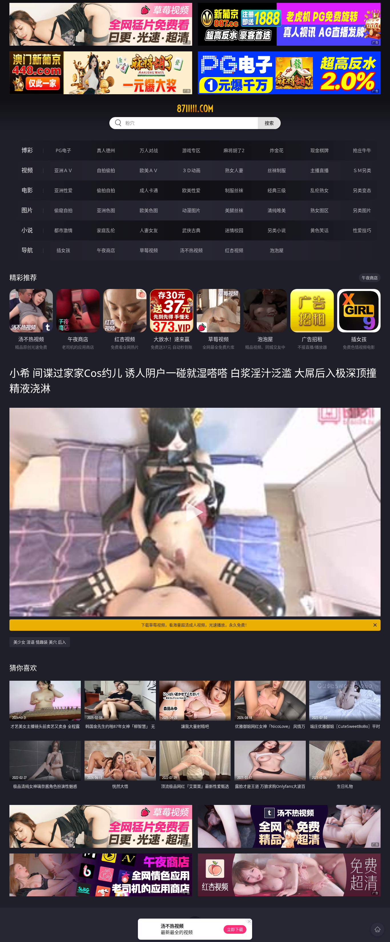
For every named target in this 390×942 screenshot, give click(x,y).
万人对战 (149, 150)
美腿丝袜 (234, 210)
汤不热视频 (191, 250)
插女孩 (63, 250)
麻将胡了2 (234, 150)
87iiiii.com (195, 108)
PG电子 (63, 150)
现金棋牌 (319, 150)
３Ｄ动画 (191, 170)
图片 (27, 210)
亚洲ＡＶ (63, 170)
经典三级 (277, 190)
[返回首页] (377, 929)
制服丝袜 (234, 190)
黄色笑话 (319, 230)
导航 (27, 250)
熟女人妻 (234, 170)
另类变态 (362, 190)
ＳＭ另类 (362, 170)
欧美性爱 (191, 190)
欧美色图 (149, 210)
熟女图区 (319, 210)
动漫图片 (191, 210)
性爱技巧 (362, 230)
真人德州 (106, 150)
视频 (27, 170)
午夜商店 (106, 250)
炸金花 (277, 150)
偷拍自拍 (106, 190)
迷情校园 (234, 230)
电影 (27, 190)
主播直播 (319, 170)
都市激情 (63, 230)
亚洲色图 (106, 210)
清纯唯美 (277, 210)
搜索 (269, 123)
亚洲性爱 (63, 190)
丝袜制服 (277, 170)
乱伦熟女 (319, 190)
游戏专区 (191, 150)
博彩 (27, 150)
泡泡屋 (277, 250)
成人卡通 (149, 190)
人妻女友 (149, 230)
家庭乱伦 (106, 230)
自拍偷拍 (106, 170)
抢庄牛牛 (362, 150)
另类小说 (277, 230)
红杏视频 (234, 250)
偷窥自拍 (63, 210)
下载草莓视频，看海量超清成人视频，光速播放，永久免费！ (195, 625)
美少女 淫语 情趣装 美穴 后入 (39, 642)
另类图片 (362, 210)
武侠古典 (191, 230)
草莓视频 (149, 250)
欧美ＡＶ (149, 170)
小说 (27, 230)
